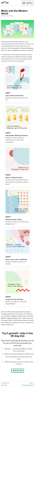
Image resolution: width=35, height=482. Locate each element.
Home (3, 16)
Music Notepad (13, 318)
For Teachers (15, 48)
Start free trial (17, 371)
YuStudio (14, 316)
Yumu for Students (27, 48)
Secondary (9, 16)
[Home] (5, 3)
